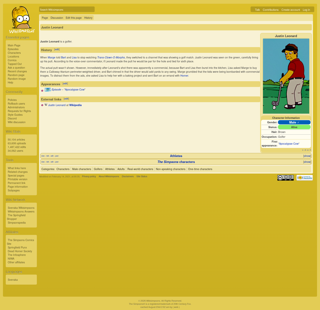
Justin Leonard (57, 105)
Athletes (176, 156)
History (88, 17)
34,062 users (15, 150)
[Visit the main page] (21, 28)
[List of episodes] (47, 90)
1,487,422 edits (17, 147)
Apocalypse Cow (289, 143)
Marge (51, 57)
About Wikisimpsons (109, 176)
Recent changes (17, 71)
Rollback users (16, 103)
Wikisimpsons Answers (21, 211)
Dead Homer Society (20, 251)
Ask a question (16, 67)
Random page (16, 75)
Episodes (13, 49)
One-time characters (200, 169)
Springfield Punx (17, 247)
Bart (63, 57)
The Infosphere (17, 255)
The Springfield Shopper (16, 217)
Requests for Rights (19, 111)
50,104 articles (16, 139)
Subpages (14, 190)
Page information (18, 186)
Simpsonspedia (17, 222)
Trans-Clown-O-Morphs (111, 57)
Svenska (13, 279)
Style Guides (15, 114)
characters (176, 161)
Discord (12, 118)
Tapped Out (15, 64)
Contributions (271, 9)
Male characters (81, 169)
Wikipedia (75, 105)
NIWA (11, 258)
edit (57, 49)
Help (10, 82)
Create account (290, 9)
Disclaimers (128, 176)
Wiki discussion (17, 122)
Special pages (16, 175)
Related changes (18, 172)
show (307, 156)
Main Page (14, 45)
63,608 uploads (17, 143)
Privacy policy (89, 176)
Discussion (57, 17)
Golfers (98, 169)
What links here (17, 168)
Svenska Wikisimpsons (21, 208)
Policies (12, 100)
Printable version (17, 179)
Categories (47, 169)
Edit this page (74, 17)
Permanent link (16, 183)
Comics (12, 60)
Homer (184, 75)
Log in (306, 9)
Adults (121, 169)
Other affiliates (16, 262)
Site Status (141, 176)
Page (45, 17)
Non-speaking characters (170, 169)
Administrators (16, 107)
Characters (14, 53)
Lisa (74, 57)
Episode (56, 89)
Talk (257, 9)
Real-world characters (140, 169)
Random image (17, 78)
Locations (13, 56)
